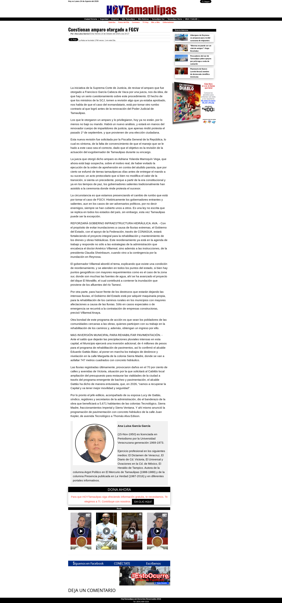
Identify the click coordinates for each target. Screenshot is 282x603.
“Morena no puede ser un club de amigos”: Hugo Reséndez (200, 48)
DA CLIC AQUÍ (143, 501)
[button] (80, 531)
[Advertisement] (119, 62)
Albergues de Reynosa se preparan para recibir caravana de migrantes (200, 38)
